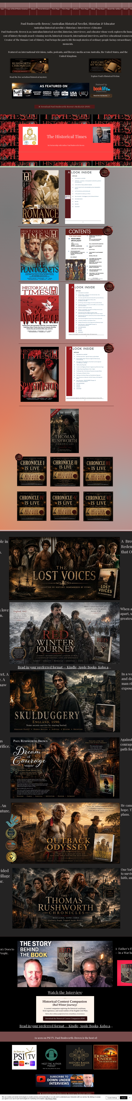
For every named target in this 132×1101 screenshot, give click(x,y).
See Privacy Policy (51, 1099)
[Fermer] (130, 1097)
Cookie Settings (112, 1098)
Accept (124, 1098)
